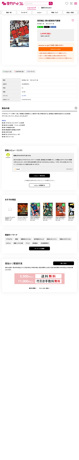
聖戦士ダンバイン (52, 239)
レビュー (39, 12)
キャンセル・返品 (44, 288)
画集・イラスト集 (18, 243)
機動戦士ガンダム (26, 239)
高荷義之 (35, 243)
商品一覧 (8, 12)
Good (18, 169)
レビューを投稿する (39, 185)
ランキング (24, 12)
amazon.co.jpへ (55, 49)
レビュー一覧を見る (39, 176)
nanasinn (8, 157)
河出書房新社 (45, 243)
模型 (16, 239)
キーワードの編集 (39, 248)
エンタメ (24, 95)
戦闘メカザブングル (65, 239)
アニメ (27, 243)
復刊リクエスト (46, 8)
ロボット (8, 243)
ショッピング (31, 8)
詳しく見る (64, 263)
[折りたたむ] (76, 108)
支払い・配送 (70, 12)
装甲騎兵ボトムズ (39, 239)
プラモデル (9, 239)
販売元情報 (32, 288)
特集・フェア (54, 12)
